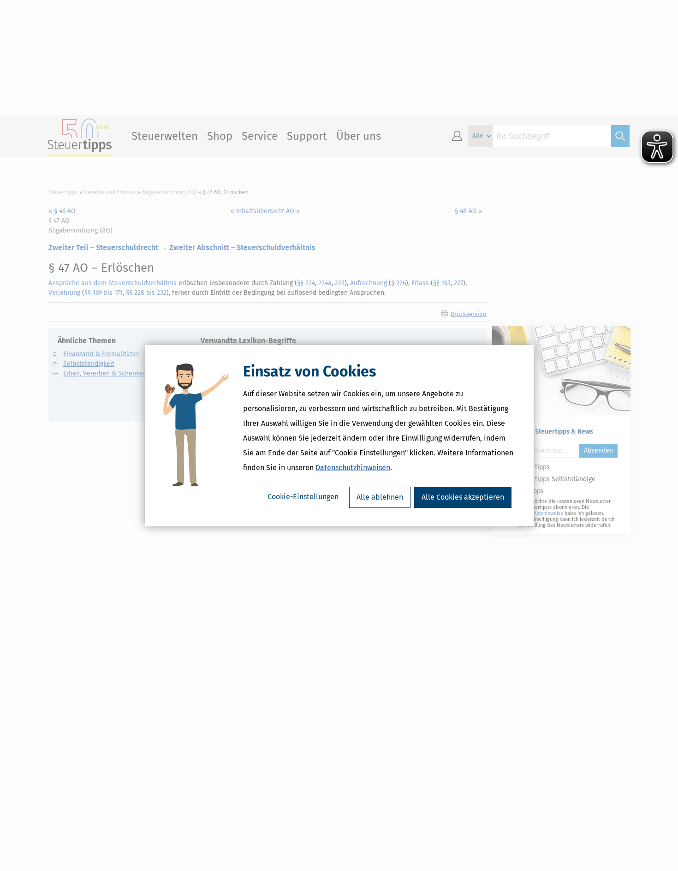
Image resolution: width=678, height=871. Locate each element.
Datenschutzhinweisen (352, 467)
